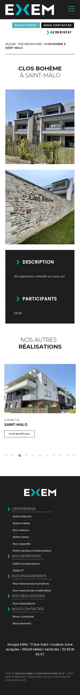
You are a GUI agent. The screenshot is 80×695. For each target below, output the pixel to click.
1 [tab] (6, 455)
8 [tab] (53, 455)
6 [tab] (40, 455)
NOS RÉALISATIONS (30, 44)
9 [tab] (60, 455)
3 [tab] (19, 455)
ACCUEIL (10, 44)
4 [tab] (26, 455)
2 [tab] (13, 455)
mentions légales (39, 677)
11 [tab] (74, 455)
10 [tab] (67, 455)
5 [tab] (33, 455)
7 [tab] (47, 455)
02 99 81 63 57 (60, 32)
